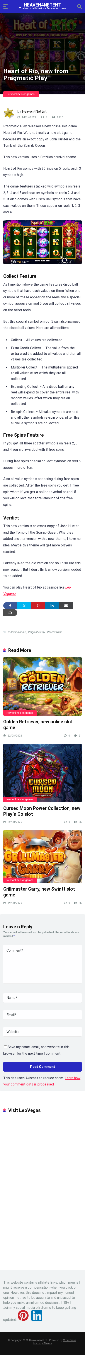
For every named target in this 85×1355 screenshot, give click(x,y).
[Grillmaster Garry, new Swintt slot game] (42, 856)
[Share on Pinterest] (38, 605)
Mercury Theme (42, 1343)
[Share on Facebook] (10, 605)
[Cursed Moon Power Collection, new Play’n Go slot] (42, 773)
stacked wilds (54, 632)
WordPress (69, 1340)
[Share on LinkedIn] (52, 605)
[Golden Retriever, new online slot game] (42, 686)
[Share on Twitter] (24, 605)
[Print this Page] (10, 612)
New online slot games (21, 94)
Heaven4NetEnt (42, 4)
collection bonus (17, 632)
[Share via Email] (66, 605)
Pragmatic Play (36, 632)
